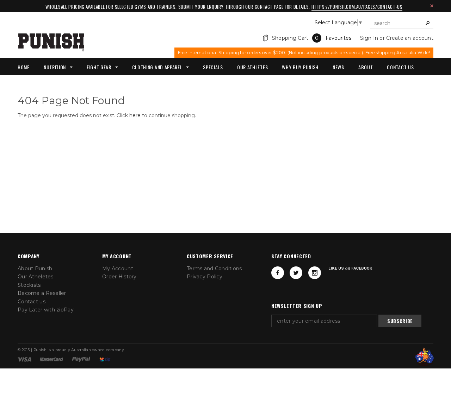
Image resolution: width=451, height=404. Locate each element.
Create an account (409, 38)
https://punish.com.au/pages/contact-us (357, 6)
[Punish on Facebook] (277, 272)
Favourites (338, 38)
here (135, 115)
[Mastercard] (51, 359)
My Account (117, 268)
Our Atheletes (36, 276)
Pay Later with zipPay (46, 310)
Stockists (29, 285)
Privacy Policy (204, 276)
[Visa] (24, 359)
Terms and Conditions (214, 268)
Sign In (369, 38)
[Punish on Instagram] (314, 272)
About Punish (35, 268)
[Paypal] (81, 359)
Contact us (31, 301)
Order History (119, 276)
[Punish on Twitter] (296, 272)
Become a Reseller (42, 293)
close (431, 5)
